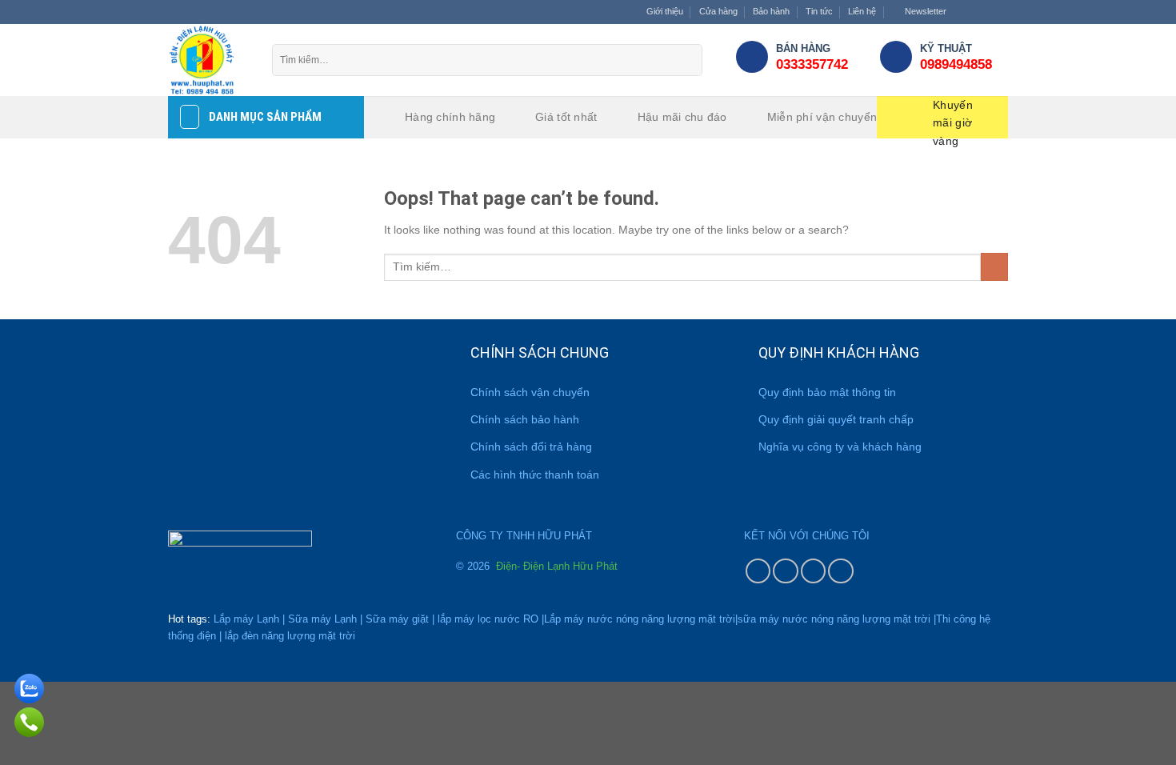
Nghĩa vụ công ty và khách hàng (840, 446)
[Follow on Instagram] (974, 12)
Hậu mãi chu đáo (682, 116)
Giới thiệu (664, 11)
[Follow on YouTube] (841, 571)
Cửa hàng (718, 11)
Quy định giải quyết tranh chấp (836, 419)
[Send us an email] (1001, 12)
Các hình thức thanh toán (534, 474)
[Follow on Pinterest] (813, 571)
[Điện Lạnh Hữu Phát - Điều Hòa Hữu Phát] (208, 60)
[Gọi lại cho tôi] (29, 719)
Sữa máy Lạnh (322, 619)
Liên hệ (862, 11)
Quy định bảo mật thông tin (827, 392)
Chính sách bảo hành (524, 419)
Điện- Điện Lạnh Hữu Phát (555, 566)
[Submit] (686, 60)
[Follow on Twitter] (988, 12)
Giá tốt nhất (566, 116)
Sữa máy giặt (397, 619)
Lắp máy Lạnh (246, 619)
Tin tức (819, 11)
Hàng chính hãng (450, 116)
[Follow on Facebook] (961, 12)
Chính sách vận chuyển (530, 392)
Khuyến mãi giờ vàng (953, 118)
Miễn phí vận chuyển (822, 116)
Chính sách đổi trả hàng (531, 446)
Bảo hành (771, 11)
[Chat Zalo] (29, 685)
